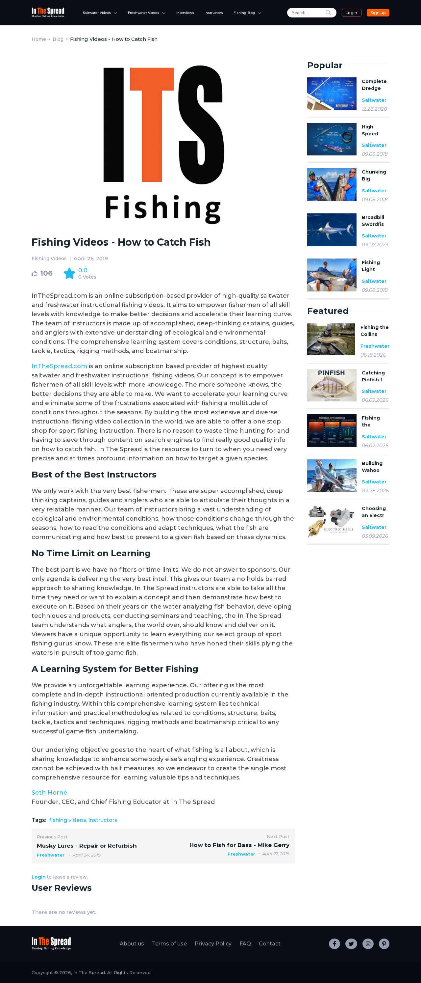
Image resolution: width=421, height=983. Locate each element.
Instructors (214, 13)
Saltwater (374, 100)
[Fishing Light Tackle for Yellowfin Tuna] (332, 276)
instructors (102, 820)
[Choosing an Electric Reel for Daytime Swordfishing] (332, 521)
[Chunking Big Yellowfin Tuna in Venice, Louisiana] (332, 185)
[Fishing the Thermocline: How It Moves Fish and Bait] (332, 430)
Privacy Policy (213, 944)
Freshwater (374, 346)
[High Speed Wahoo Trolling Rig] (332, 140)
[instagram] (368, 944)
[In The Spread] (48, 16)
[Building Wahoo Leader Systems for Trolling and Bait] (332, 475)
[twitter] (351, 944)
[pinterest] (384, 944)
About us (132, 944)
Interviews (185, 13)
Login (351, 12)
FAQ (245, 944)
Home (39, 39)
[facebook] (334, 944)
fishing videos (67, 820)
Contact (270, 944)
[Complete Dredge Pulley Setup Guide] (332, 94)
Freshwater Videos (143, 13)
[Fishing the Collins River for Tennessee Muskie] (331, 339)
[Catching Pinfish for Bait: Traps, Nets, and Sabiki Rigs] (332, 385)
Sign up (378, 12)
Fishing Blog (244, 13)
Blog (58, 39)
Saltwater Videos (97, 13)
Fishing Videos (49, 258)
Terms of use (169, 944)
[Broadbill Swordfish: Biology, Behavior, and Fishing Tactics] (332, 230)
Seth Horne (49, 792)
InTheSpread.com (59, 366)
